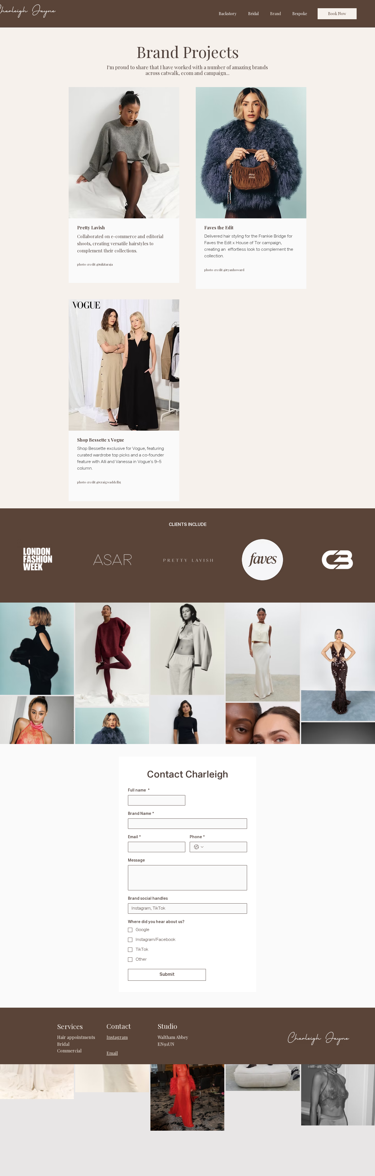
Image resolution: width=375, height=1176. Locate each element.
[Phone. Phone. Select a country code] (198, 847)
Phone (197, 837)
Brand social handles (148, 899)
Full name (139, 790)
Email (134, 837)
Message (136, 860)
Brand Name (141, 814)
